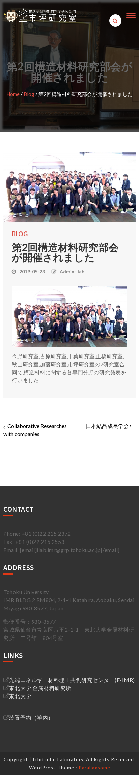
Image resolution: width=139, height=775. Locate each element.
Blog (29, 94)
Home (13, 94)
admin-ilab (72, 271)
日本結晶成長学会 (107, 426)
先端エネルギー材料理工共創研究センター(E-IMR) (72, 680)
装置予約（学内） (31, 717)
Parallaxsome (94, 767)
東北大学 (20, 696)
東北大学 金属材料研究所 (40, 688)
